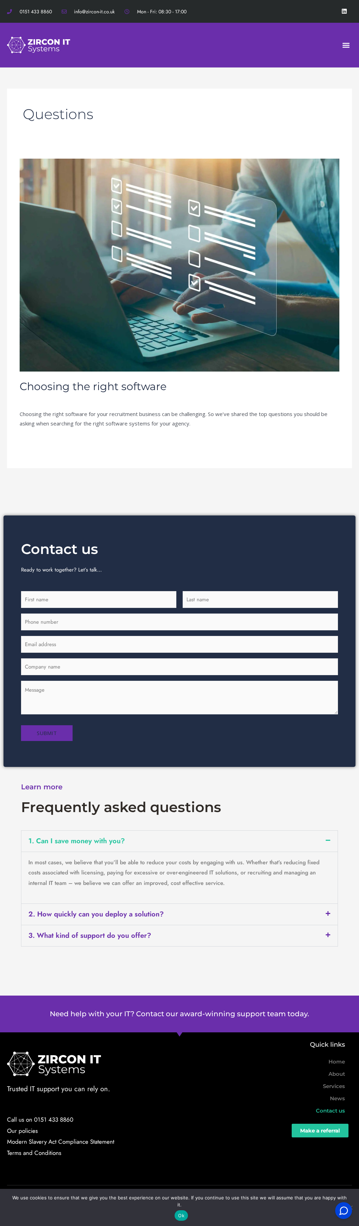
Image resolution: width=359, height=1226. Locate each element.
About (336, 1074)
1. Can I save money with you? (76, 841)
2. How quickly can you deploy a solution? (96, 914)
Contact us (330, 1110)
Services (334, 1086)
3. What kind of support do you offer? (89, 935)
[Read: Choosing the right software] (179, 264)
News (337, 1098)
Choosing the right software (93, 386)
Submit (47, 732)
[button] (346, 45)
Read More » (35, 441)
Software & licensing (92, 398)
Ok (181, 1215)
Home (336, 1061)
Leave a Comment (41, 398)
